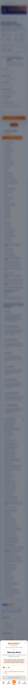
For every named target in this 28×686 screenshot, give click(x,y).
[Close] (25, 642)
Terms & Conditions (13, 671)
